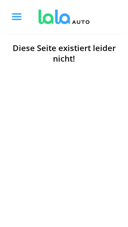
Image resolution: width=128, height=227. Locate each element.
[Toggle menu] (17, 17)
